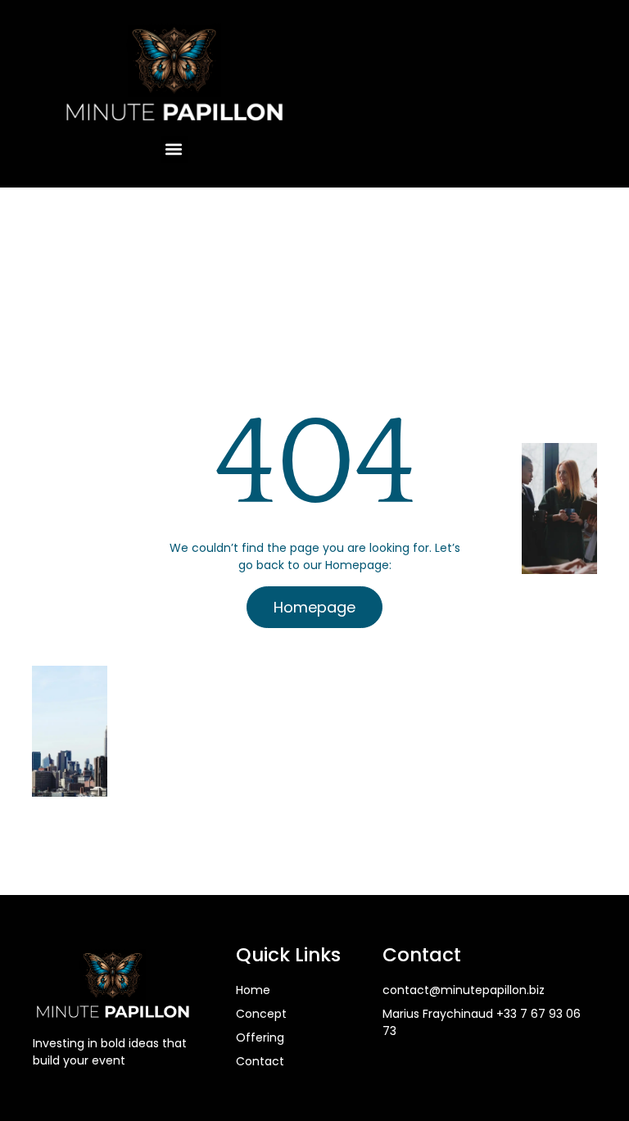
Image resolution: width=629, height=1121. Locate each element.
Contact (260, 1061)
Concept (261, 1014)
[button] (174, 149)
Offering (260, 1037)
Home (253, 990)
